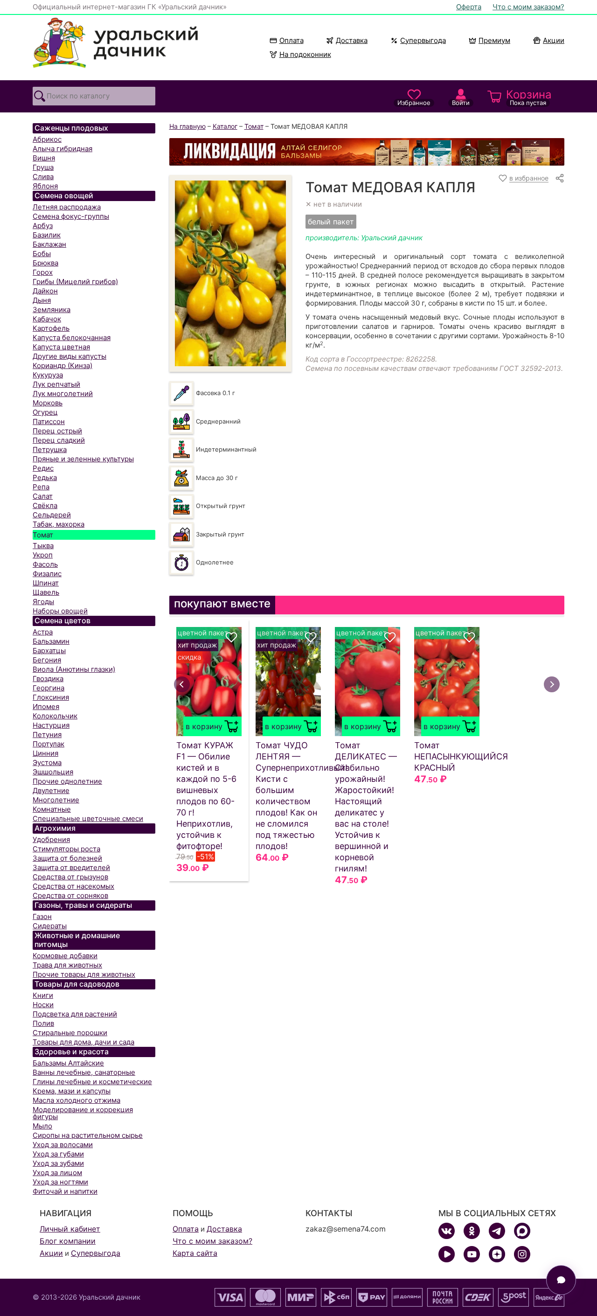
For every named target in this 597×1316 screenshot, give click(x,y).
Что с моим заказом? (528, 6)
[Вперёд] (552, 684)
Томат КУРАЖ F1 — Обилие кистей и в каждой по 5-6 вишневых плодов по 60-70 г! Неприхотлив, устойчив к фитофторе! (206, 795)
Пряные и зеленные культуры (83, 458)
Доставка (352, 40)
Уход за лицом (57, 1172)
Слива (43, 176)
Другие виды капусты (69, 356)
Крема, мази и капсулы (72, 1090)
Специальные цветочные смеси (88, 818)
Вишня (44, 157)
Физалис (47, 573)
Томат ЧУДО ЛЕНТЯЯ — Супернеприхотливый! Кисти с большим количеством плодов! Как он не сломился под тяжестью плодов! (288, 795)
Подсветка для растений (75, 1013)
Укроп (43, 554)
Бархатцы (49, 650)
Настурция (51, 725)
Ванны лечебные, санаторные (84, 1072)
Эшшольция (53, 771)
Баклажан (49, 244)
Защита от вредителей (71, 867)
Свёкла (45, 505)
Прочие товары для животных (84, 974)
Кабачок (47, 318)
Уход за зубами (58, 1163)
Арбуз (43, 225)
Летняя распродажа (67, 206)
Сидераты (50, 925)
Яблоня (45, 185)
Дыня (42, 300)
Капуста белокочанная (72, 337)
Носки (43, 1004)
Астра (43, 631)
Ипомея (46, 706)
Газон (42, 916)
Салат (43, 496)
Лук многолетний (63, 393)
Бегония (47, 659)
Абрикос (47, 139)
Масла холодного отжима (76, 1100)
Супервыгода (423, 40)
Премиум (494, 40)
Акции (553, 40)
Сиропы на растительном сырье (88, 1135)
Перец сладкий (59, 440)
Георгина (48, 687)
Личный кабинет (70, 1228)
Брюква (45, 262)
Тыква (43, 545)
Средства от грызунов (70, 876)
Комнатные (52, 809)
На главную (187, 126)
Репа (41, 486)
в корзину (204, 726)
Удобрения (51, 839)
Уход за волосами (63, 1144)
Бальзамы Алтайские (68, 1062)
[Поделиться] (559, 178)
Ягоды (43, 601)
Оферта (468, 6)
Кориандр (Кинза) (62, 365)
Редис (43, 468)
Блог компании (68, 1241)
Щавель (46, 592)
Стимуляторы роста (66, 848)
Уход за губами (58, 1153)
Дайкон (45, 290)
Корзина (529, 97)
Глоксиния (51, 697)
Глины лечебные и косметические (92, 1081)
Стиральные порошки (70, 1032)
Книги (43, 995)
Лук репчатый (56, 384)
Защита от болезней (67, 858)
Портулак (48, 743)
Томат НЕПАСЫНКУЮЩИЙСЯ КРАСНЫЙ (446, 756)
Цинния (45, 753)
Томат (43, 534)
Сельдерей (52, 514)
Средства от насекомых (73, 886)
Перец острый (57, 430)
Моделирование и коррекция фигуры (83, 1113)
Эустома (47, 762)
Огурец (45, 412)
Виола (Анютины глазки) (74, 669)
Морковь (47, 402)
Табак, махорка (58, 524)
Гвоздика (48, 678)
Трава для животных (67, 964)
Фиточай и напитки (65, 1191)
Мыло (42, 1125)
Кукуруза (48, 374)
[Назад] (182, 684)
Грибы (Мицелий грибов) (75, 281)
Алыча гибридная (62, 148)
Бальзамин (51, 641)
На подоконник (305, 54)
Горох (43, 272)
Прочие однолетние (67, 781)
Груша (43, 167)
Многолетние (56, 799)
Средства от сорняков (70, 895)
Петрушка (50, 449)
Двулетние (51, 790)
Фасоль (45, 564)
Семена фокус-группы (71, 216)
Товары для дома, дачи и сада (83, 1041)
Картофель (51, 328)
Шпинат (46, 582)
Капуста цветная (61, 346)
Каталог (225, 126)
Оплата (291, 40)
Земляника (51, 309)
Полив (43, 1023)
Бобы (42, 253)
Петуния (47, 734)
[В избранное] (231, 637)
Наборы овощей (60, 610)
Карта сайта (195, 1253)
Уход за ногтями (60, 1181)
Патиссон (49, 421)
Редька (45, 477)
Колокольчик (55, 715)
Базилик (47, 234)
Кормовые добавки (65, 955)
